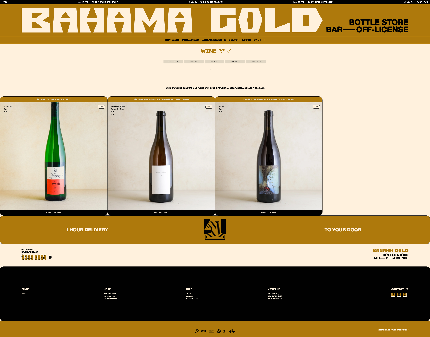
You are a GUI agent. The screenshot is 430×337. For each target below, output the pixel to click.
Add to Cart (54, 213)
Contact (238, 45)
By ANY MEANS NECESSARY (29, 2)
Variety (213, 61)
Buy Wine (172, 40)
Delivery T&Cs (192, 299)
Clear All (215, 70)
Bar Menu (192, 45)
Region (234, 61)
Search (234, 40)
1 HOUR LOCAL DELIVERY (135, 2)
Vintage (171, 61)
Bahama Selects (213, 40)
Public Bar (190, 40)
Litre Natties (109, 296)
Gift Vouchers (110, 294)
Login (246, 40)
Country (254, 61)
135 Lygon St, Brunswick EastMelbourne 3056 (275, 296)
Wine (24, 294)
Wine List (209, 45)
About (224, 45)
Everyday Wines (110, 299)
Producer (193, 61)
